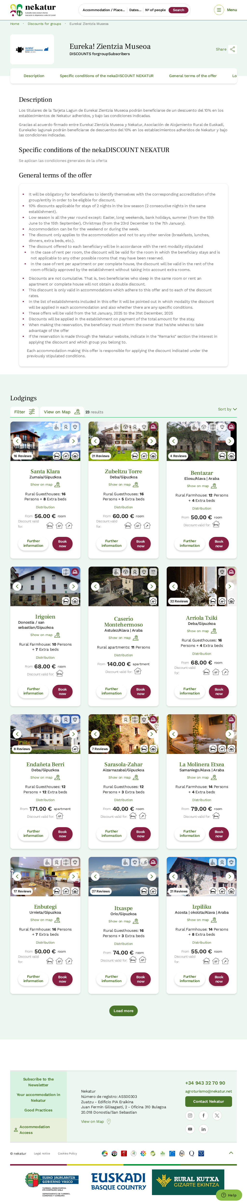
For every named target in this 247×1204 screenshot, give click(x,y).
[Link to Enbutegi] (45, 876)
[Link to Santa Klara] (45, 441)
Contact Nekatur (208, 1101)
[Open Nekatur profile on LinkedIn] (203, 1129)
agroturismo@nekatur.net (208, 1091)
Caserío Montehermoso (123, 621)
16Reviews (22, 456)
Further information (33, 543)
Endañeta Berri (45, 764)
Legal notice (42, 1153)
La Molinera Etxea (201, 764)
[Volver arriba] (231, 1153)
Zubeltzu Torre (123, 471)
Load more (123, 1010)
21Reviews (100, 456)
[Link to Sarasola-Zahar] (123, 734)
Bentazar (202, 473)
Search (178, 10)
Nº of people (155, 10)
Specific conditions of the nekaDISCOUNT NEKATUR (107, 75)
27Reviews (101, 891)
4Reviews (178, 456)
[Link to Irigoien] (45, 586)
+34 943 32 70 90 (205, 1083)
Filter (19, 411)
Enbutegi (45, 907)
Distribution (45, 507)
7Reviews (100, 749)
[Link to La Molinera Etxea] (202, 734)
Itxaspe (123, 908)
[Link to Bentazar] (202, 441)
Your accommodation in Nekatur (38, 1097)
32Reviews (179, 601)
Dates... (135, 10)
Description (34, 75)
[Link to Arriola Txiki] (202, 586)
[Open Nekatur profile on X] (217, 1115)
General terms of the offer (193, 75)
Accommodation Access (35, 1129)
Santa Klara (45, 471)
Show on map (41, 484)
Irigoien (45, 616)
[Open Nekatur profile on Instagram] (190, 1115)
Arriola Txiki (201, 618)
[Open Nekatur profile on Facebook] (203, 1115)
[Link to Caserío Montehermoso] (123, 586)
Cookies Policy (67, 1153)
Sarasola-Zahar (123, 764)
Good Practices (38, 1110)
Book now (62, 543)
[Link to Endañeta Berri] (45, 734)
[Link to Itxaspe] (123, 876)
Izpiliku (201, 907)
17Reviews (22, 891)
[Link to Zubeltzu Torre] (123, 441)
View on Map (57, 411)
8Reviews (22, 749)
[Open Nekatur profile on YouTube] (190, 1129)
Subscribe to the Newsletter (38, 1082)
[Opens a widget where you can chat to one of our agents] (229, 1195)
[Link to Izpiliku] (202, 876)
